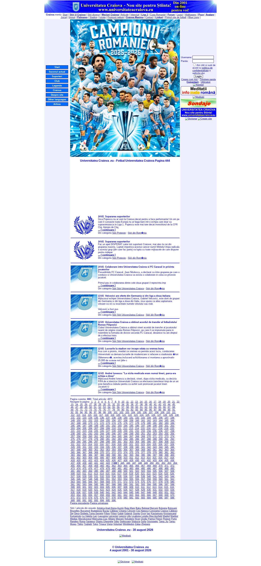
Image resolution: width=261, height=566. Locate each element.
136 (102, 417)
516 (113, 473)
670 (172, 495)
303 (131, 441)
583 (84, 484)
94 (81, 412)
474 (78, 468)
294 (78, 441)
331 (84, 447)
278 (90, 439)
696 (113, 500)
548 (90, 479)
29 (100, 404)
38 (141, 404)
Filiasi (114, 513)
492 (78, 471)
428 (125, 460)
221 (72, 431)
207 (96, 428)
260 (90, 436)
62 (146, 407)
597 (166, 484)
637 (84, 492)
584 (90, 484)
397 (154, 455)
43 (164, 404)
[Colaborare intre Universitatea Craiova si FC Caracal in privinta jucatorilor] (84, 282)
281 (107, 439)
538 (137, 476)
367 (84, 452)
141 (131, 417)
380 (160, 452)
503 (143, 471)
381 (166, 452)
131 (72, 417)
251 (143, 433)
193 (119, 425)
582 (78, 484)
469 (154, 465)
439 (84, 463)
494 (90, 471)
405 (96, 457)
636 (78, 492)
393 (131, 455)
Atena (114, 508)
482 (125, 468)
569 (107, 481)
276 (78, 439)
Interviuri (134, 14)
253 (154, 433)
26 (86, 404)
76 (104, 409)
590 (125, 484)
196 (137, 425)
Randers (74, 521)
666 (148, 495)
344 (160, 447)
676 (102, 497)
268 (137, 436)
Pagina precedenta (79, 503)
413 (142, 457)
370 (102, 452)
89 (164, 409)
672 (78, 497)
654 (78, 495)
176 (125, 423)
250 (137, 433)
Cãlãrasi (114, 510)
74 (95, 409)
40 (151, 404)
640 (102, 492)
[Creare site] (205, 118)
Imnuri (72, 17)
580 (172, 481)
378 (148, 452)
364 (172, 449)
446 (128, 463)
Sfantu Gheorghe (104, 521)
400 (172, 455)
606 (113, 487)
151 (84, 420)
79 (118, 409)
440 (90, 463)
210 (113, 428)
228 (113, 431)
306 (148, 441)
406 (102, 457)
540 (148, 476)
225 (96, 431)
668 (160, 495)
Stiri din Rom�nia (137, 233)
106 (144, 412)
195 (131, 425)
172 (102, 423)
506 (160, 471)
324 (148, 444)
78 (114, 409)
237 (166, 431)
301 (119, 441)
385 (84, 455)
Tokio (95, 524)
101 (115, 412)
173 (107, 423)
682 (137, 497)
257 (72, 436)
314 (90, 444)
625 (119, 489)
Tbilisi (80, 524)
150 (78, 420)
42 (160, 404)
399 (166, 455)
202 (172, 425)
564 (78, 481)
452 (163, 463)
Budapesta (96, 510)
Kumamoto (75, 516)
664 (137, 495)
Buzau (106, 510)
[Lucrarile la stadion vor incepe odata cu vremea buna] (84, 364)
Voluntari (117, 524)
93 (77, 412)
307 (154, 441)
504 (148, 471)
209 (107, 428)
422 (90, 460)
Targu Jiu (163, 521)
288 (148, 439)
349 (84, 449)
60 (137, 407)
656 (90, 495)
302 (125, 441)
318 (113, 444)
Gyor (143, 513)
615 (166, 487)
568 (102, 481)
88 (160, 409)
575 (143, 481)
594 (148, 484)
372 (113, 452)
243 (96, 433)
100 (109, 412)
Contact (149, 17)
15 (146, 401)
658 (102, 495)
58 (127, 407)
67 (169, 407)
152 (90, 420)
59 (132, 407)
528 (78, 476)
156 (113, 420)
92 (72, 412)
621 (96, 489)
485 (143, 468)
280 (102, 439)
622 (102, 489)
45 (174, 404)
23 (72, 404)
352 (102, 449)
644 (125, 492)
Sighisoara (125, 521)
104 (133, 412)
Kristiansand (170, 513)
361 (154, 449)
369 (96, 452)
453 (169, 463)
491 (72, 471)
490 (172, 468)
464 (125, 465)
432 (148, 460)
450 (151, 463)
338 (125, 447)
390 (113, 455)
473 (72, 468)
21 (173, 401)
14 (141, 401)
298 (102, 441)
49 (86, 407)
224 (90, 431)
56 (118, 407)
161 (143, 420)
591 (131, 484)
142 (137, 417)
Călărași (173, 510)
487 (154, 468)
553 (119, 479)
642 (113, 492)
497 (107, 471)
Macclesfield (155, 516)
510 (78, 473)
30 (104, 404)
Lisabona (136, 516)
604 (102, 487)
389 (107, 455)
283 (119, 439)
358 (137, 449)
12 (132, 401)
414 (148, 457)
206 (90, 428)
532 (102, 476)
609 (131, 487)
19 (164, 401)
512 (90, 473)
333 (96, 447)
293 (72, 441)
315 (96, 444)
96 (91, 412)
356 (125, 449)
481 (119, 468)
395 (143, 455)
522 (148, 473)
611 (142, 487)
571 (119, 481)
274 (172, 436)
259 (84, 436)
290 (160, 439)
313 (84, 444)
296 (90, 441)
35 (127, 404)
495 (96, 471)
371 (107, 452)
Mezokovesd (84, 518)
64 (155, 407)
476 (90, 468)
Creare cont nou (189, 79)
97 (95, 412)
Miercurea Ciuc (100, 518)
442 (102, 463)
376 (137, 452)
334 (102, 447)
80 (123, 409)
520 (137, 473)
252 (148, 433)
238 (172, 431)
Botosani (172, 508)
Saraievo (90, 521)
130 (176, 415)
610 (137, 487)
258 (78, 436)
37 (137, 404)
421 (84, 460)
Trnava (102, 524)
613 (154, 487)
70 (77, 409)
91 (174, 409)
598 (172, 484)
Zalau (138, 524)
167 (72, 423)
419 (72, 460)
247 (119, 433)
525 (166, 473)
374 (125, 452)
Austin (120, 508)
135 (96, 417)
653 (72, 495)
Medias (74, 518)
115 (89, 415)
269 (143, 436)
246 (113, 433)
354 (113, 449)
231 (131, 431)
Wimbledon (128, 524)
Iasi (148, 513)
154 (102, 420)
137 (107, 417)
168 (78, 423)
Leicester (113, 516)
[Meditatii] (125, 535)
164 (160, 420)
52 (100, 407)
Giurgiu (136, 513)
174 (113, 423)
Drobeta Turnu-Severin (91, 513)
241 (84, 433)
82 (132, 409)
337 (119, 447)
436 (172, 460)
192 (113, 425)
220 (172, 428)
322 (137, 444)
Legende (57, 85)
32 (114, 404)
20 (169, 401)
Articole (125, 14)
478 (102, 468)
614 (160, 487)
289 (154, 439)
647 (143, 492)
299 (107, 441)
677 (107, 497)
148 (172, 417)
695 (107, 500)
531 (96, 476)
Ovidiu (144, 518)
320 (125, 444)
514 (101, 473)
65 (160, 407)
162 (148, 420)
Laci (95, 516)
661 (119, 495)
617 (72, 489)
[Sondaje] (198, 106)
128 (165, 415)
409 (119, 457)
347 (72, 449)
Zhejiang (145, 524)
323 (142, 444)
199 (154, 425)
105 (139, 412)
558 (148, 479)
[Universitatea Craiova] (198, 116)
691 (84, 500)
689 (72, 500)
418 (172, 457)
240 (78, 433)
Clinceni (131, 510)
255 (166, 433)
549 (96, 479)
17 (155, 401)
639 (96, 492)
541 (154, 476)
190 (102, 425)
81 (127, 409)
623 (107, 489)
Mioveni (120, 518)
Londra (145, 516)
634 (172, 489)
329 (72, 447)
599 (72, 487)
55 (114, 407)
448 (140, 463)
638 (90, 492)
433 (154, 460)
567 (96, 481)
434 (160, 460)
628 (137, 489)
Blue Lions (193, 17)
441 (96, 463)
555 (131, 479)
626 (125, 489)
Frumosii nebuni (116, 17)
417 (166, 457)
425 (107, 460)
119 (112, 415)
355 (119, 449)
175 (119, 423)
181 (154, 423)
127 (159, 415)
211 (119, 428)
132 (78, 417)
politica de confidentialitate (202, 69)
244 (102, 433)
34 (123, 404)
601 (84, 487)
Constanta (154, 510)
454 (175, 463)
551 (107, 479)
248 (125, 433)
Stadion (93, 17)
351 (96, 449)
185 (72, 425)
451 (157, 463)
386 (90, 455)
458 (90, 465)
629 (143, 489)
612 (148, 487)
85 (146, 409)
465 (131, 465)
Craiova (57, 90)
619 (84, 489)
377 (143, 452)
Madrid (166, 516)
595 (154, 484)
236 (160, 431)
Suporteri (57, 76)
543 (166, 476)
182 (160, 423)
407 (107, 457)
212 (125, 428)
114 (83, 415)
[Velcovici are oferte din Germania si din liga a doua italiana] (84, 311)
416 (160, 457)
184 (172, 423)
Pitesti (159, 518)
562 (172, 479)
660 (113, 495)
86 (151, 409)
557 (143, 479)
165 (166, 420)
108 (156, 412)
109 (162, 412)
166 (172, 420)
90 (169, 409)
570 (113, 481)
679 (119, 497)
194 (125, 425)
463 (119, 465)
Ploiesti (166, 518)
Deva (77, 513)
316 (101, 444)
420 (78, 460)
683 (143, 497)
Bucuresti (85, 510)
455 (72, 465)
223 (84, 431)
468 (148, 465)
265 (119, 436)
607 (119, 487)
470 (160, 465)
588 (113, 484)
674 (90, 497)
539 (143, 476)
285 (131, 439)
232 (137, 431)
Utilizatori (205, 82)
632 (160, 489)
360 (148, 449)
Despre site (57, 95)
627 (131, 489)
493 (84, 471)
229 (119, 431)
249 (131, 433)
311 (72, 444)
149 (72, 420)
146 (160, 417)
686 (160, 497)
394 (137, 455)
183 (166, 423)
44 (169, 404)
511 (84, 473)
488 (160, 468)
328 (172, 444)
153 (96, 420)
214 (137, 428)
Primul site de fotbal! (175, 17)
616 (172, 487)
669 (166, 495)
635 (72, 492)
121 (124, 415)
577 (154, 481)
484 (137, 468)
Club (57, 81)
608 (125, 487)
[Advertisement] (57, 40)
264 (113, 436)
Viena (110, 524)
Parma (151, 518)
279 (96, 439)
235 (154, 431)
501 (131, 471)
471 (166, 465)
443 (107, 463)
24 (77, 404)
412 (137, 457)
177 (131, 423)
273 (166, 436)
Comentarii (193, 82)
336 (113, 447)
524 (160, 473)
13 (136, 401)
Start (65, 14)
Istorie (102, 17)
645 (131, 492)
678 (113, 497)
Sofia (143, 521)
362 (160, 449)
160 (137, 420)
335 (107, 447)
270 (148, 436)
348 (78, 449)
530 (90, 476)
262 (102, 436)
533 (107, 476)
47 (77, 407)
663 (131, 495)
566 (90, 481)
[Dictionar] (191, 118)
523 (154, 473)
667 (154, 495)
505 (154, 471)
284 (125, 439)
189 (96, 425)
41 (155, 404)
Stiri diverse (94, 14)
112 (72, 415)
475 (84, 468)
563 (72, 481)
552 (113, 479)
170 (90, 423)
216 (148, 428)
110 (168, 412)
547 (84, 479)
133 (84, 417)
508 (172, 471)
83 (137, 409)
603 (96, 487)
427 (119, 460)
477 (96, 468)
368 (90, 452)
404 (90, 457)
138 (113, 417)
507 (166, 471)
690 (78, 500)
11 (127, 401)
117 (101, 415)
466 (137, 465)
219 (166, 428)
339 (131, 447)
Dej (72, 513)
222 (78, 431)
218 (160, 428)
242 (90, 433)
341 (143, 447)
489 (166, 468)
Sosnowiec (152, 521)
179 (143, 423)
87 (155, 409)
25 (81, 404)
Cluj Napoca (142, 510)
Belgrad (145, 508)
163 (154, 420)
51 (95, 407)
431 (143, 460)
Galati (121, 513)
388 (102, 455)
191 (107, 425)
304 (137, 441)
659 (107, 495)
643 (119, 492)
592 (137, 484)
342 (148, 447)
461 (107, 465)
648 (148, 492)
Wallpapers (190, 14)
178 (137, 423)
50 (91, 407)
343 (154, 447)
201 (166, 425)
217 (154, 428)
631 (154, 489)
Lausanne (103, 516)
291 (166, 439)
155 (107, 420)
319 (119, 444)
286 (137, 439)
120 (118, 415)
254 (160, 433)
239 (72, 433)
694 (102, 500)
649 (154, 492)
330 (78, 447)
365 (72, 452)
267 (131, 436)
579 (166, 481)
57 (123, 407)
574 (137, 481)
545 (72, 479)
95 (86, 412)
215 (142, 428)
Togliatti (88, 524)
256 (172, 433)
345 (166, 447)
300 (113, 441)
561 (166, 479)
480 (113, 468)
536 (125, 476)
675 (96, 497)
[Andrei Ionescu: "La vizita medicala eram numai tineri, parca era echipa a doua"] (84, 389)
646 (137, 492)
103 (127, 412)
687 (166, 497)
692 (90, 500)
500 (125, 471)
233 (143, 431)
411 (131, 457)
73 (91, 409)
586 (102, 484)
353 (107, 449)
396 (148, 455)
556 (137, 479)
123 (135, 415)
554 (125, 479)
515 (107, 473)
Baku (138, 508)
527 (72, 476)
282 (113, 439)
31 (109, 404)
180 (148, 423)
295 (84, 441)
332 (90, 447)
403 (84, 457)
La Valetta (87, 516)
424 (102, 460)
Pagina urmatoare (99, 503)
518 (125, 473)
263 (107, 436)
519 (131, 473)
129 (170, 415)
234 (148, 431)
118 (106, 415)
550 (102, 479)
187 (84, 425)
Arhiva (57, 104)
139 (119, 417)
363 (166, 449)
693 (96, 500)
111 (173, 412)
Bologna (163, 508)
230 (125, 431)
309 (166, 441)
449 (145, 463)
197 (143, 425)
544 (172, 476)
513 (96, 473)
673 (84, 497)
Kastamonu (157, 513)
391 (119, 455)
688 (172, 497)
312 (78, 444)
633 (166, 489)
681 (131, 497)
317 (107, 444)
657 (96, 495)
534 (113, 476)
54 (109, 407)
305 (143, 441)
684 (148, 497)
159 (131, 420)
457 (84, 465)
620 (90, 489)
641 (107, 492)
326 (160, 444)
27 (91, 404)
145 (154, 417)
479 (107, 468)
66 (164, 407)
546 (78, 479)
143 (143, 417)
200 (160, 425)
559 (154, 479)
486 (148, 468)
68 (174, 407)
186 (78, 425)
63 (151, 407)
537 (131, 476)
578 (160, 481)
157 (119, 420)
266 (125, 436)
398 (160, 455)
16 (150, 401)
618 (78, 489)
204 (78, 428)
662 (125, 495)
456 (78, 465)
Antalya (101, 508)
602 (90, 487)
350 (90, 449)
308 (160, 441)
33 (118, 404)
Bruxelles (75, 510)
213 (131, 428)
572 (125, 481)
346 (172, 447)
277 (84, 439)
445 (122, 463)
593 (143, 484)
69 (72, 409)
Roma (82, 521)
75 (100, 409)
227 (107, 431)
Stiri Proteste (119, 233)
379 (154, 452)
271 (154, 436)
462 (113, 465)
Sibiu (116, 521)
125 (147, 415)
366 (78, 452)
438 (78, 463)
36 (132, 404)
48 (81, 407)
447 (134, 463)
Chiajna (123, 510)
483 (131, 468)
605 (107, 487)
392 (125, 455)
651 (166, 492)
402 (78, 457)
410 (125, 457)
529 (84, 476)
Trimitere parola (208, 79)
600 (78, 487)
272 (160, 436)
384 (78, 455)
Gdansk (128, 513)
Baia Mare (129, 508)
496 (102, 471)
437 (72, 463)
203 (72, 428)
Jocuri (64, 17)
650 (160, 492)
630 (148, 489)
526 (172, 473)
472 (172, 465)
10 (123, 401)
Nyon (137, 518)
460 (102, 465)
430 (137, 460)
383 (72, 455)
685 (154, 497)
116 (95, 415)
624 (113, 489)
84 (141, 409)
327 (166, 444)
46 (72, 407)
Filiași (107, 513)
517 (119, 473)
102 (121, 412)
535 (119, 476)
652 (172, 492)
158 (125, 420)
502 (137, 471)
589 (119, 484)
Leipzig (122, 516)
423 (96, 460)
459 (96, 465)
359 (143, 449)
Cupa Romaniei (158, 14)
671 (72, 497)
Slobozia (135, 521)
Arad (107, 508)
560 (160, 479)
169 (84, 423)
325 (154, 444)
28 (95, 404)
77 (109, 409)
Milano (111, 518)
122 (129, 415)
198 (148, 425)
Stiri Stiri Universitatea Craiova (128, 288)
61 (141, 407)
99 (104, 412)
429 (131, 460)
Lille (129, 516)
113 (78, 415)
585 (96, 484)
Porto (174, 518)
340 (137, 447)
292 (172, 439)
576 (148, 481)
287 (143, 439)
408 (113, 457)
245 (107, 433)
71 (81, 409)
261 (96, 436)
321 (131, 444)
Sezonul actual (57, 71)
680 (125, 497)
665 (143, 495)
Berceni (154, 508)
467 (143, 465)
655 (84, 495)
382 (172, 452)
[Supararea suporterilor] (84, 234)
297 (96, 441)
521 (142, 473)
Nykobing (129, 518)
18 (160, 401)
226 (102, 431)
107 (150, 412)
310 (172, 441)
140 (125, 417)
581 (72, 484)
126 (153, 415)
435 (166, 460)
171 (96, 423)
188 (90, 425)
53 (104, 407)
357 (131, 449)
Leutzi (180, 14)
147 (166, 417)
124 (141, 415)
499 (119, 471)
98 (100, 412)
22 (178, 401)
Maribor (174, 516)
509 (72, 473)
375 (131, 452)
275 (72, 439)
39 (146, 404)
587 (107, 484)
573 (131, 481)
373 (119, 452)
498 (113, 471)
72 (86, 409)
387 (96, 455)
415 (154, 457)
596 (160, 484)
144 (148, 417)
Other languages (57, 99)
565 (84, 481)
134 (90, 417)
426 (113, 460)
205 (84, 428)
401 (72, 457)
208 (102, 428)
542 (160, 476)
